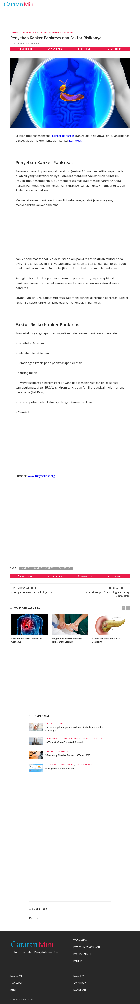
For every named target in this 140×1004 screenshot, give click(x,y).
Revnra (33, 918)
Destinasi (53, 738)
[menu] (132, 4)
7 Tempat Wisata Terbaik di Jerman (32, 592)
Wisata (98, 738)
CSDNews (20, 43)
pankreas (75, 140)
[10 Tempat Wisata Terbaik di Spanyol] (36, 741)
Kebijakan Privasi (82, 954)
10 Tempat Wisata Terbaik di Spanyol (64, 742)
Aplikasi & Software (60, 765)
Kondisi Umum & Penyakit (57, 32)
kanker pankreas (63, 136)
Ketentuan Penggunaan (86, 947)
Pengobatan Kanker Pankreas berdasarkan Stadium (67, 640)
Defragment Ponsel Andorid (59, 768)
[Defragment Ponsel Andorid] (36, 767)
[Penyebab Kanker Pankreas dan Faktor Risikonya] (70, 93)
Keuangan (79, 975)
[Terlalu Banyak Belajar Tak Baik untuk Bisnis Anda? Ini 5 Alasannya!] (36, 726)
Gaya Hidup (71, 738)
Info (15, 32)
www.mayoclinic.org (41, 476)
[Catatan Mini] (18, 4)
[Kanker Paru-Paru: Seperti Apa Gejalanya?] (29, 624)
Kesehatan (29, 32)
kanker (25, 568)
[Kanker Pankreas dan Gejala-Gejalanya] (110, 624)
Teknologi (65, 752)
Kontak (77, 961)
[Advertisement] (70, 17)
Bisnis (51, 724)
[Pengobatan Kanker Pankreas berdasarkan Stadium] (70, 624)
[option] (29, 629)
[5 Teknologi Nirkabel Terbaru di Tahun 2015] (36, 754)
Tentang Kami (80, 940)
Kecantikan (79, 989)
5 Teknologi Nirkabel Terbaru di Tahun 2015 (67, 755)
